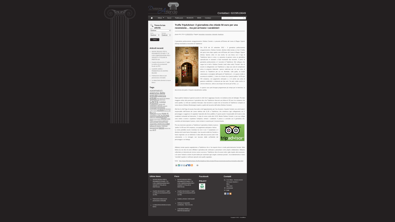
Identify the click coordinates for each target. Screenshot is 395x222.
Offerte (159, 18)
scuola (166, 122)
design (155, 110)
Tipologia (163, 33)
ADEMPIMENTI (156, 91)
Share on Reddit (182, 165)
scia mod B (161, 122)
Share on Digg (184, 165)
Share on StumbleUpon (179, 165)
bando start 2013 (158, 99)
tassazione (154, 128)
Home (152, 18)
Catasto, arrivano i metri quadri (186, 199)
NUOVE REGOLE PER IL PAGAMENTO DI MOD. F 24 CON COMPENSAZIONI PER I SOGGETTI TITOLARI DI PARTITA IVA (161, 55)
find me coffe (167, 110)
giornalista (202, 34)
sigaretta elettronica (158, 124)
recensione (208, 34)
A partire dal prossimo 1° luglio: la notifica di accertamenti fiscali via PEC (161, 64)
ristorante (214, 34)
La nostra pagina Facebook (228, 194)
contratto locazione (157, 109)
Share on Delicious (187, 165)
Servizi (169, 18)
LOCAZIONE (162, 115)
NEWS (199, 18)
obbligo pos (165, 119)
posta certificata (158, 120)
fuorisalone (159, 113)
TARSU (164, 126)
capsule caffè (161, 104)
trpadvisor (221, 34)
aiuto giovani (160, 98)
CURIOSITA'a (189, 34)
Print (197, 165)
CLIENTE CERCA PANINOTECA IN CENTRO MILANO (160, 71)
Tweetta (176, 165)
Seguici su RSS (192, 165)
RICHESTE (190, 18)
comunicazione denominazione (157, 107)
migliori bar (152, 117)
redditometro (165, 120)
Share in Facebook (189, 165)
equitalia (160, 111)
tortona (166, 128)
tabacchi (153, 126)
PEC (151, 121)
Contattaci (208, 18)
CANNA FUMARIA (158, 103)
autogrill (151, 99)
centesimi (164, 106)
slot (168, 124)
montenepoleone (159, 117)
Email (227, 190)
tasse (161, 128)
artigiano (168, 98)
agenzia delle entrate (157, 94)
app (164, 98)
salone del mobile (154, 122)
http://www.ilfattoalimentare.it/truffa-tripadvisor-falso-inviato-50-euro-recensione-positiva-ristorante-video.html (211, 161)
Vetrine (151, 33)
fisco (153, 113)
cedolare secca (156, 106)
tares (159, 126)
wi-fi (154, 130)
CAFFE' (154, 101)
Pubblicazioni (179, 18)
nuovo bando (157, 119)
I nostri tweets (225, 194)
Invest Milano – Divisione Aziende (163, 8)
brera (164, 99)
